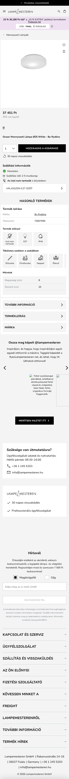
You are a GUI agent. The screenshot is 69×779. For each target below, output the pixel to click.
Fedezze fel (34, 21)
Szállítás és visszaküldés (28, 658)
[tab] (34, 634)
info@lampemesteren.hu (27, 472)
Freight (10, 706)
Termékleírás (15, 316)
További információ (20, 304)
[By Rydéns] (20, 128)
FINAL (32, 26)
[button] (63, 45)
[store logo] (22, 11)
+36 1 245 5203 (22, 466)
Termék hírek (15, 741)
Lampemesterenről (21, 717)
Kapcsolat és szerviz (23, 634)
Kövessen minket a (21, 694)
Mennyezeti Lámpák (17, 34)
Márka (10, 327)
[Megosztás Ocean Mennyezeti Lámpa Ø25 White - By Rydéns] (63, 51)
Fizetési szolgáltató (22, 682)
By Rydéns (40, 214)
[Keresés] (59, 11)
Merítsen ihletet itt (32, 420)
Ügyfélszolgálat (19, 646)
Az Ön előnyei (16, 670)
